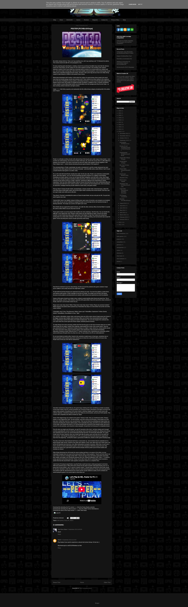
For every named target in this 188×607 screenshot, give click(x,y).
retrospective (120, 247)
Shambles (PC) (124, 177)
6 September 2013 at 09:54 (75, 529)
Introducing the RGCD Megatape (125, 67)
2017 (120, 122)
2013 (120, 131)
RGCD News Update (123, 180)
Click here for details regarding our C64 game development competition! (125, 42)
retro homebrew (121, 233)
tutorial (118, 261)
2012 (120, 222)
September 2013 (124, 140)
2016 (120, 124)
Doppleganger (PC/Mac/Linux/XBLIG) (125, 154)
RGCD (59, 540)
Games (78, 20)
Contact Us (104, 20)
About (61, 20)
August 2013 (123, 203)
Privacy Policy (115, 20)
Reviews (86, 20)
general (119, 244)
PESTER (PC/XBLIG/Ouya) (125, 199)
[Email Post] (67, 518)
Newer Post (56, 582)
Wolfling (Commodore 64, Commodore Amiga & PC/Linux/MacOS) (123, 63)
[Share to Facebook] (77, 518)
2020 (120, 115)
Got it (140, 4)
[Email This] (71, 518)
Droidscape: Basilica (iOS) (124, 174)
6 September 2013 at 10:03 (69, 540)
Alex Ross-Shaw (62, 529)
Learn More (132, 4)
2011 (120, 224)
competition (120, 242)
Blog (54, 20)
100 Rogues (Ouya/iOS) (123, 196)
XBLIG (71, 520)
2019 (120, 117)
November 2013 (124, 135)
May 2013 (122, 210)
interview (119, 253)
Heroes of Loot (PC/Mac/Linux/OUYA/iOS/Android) (125, 148)
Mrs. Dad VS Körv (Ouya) (124, 165)
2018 (120, 120)
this (64, 164)
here (76, 507)
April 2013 (123, 212)
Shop (124, 20)
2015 (120, 127)
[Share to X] (75, 518)
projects (119, 239)
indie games (60, 520)
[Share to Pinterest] (79, 518)
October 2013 (123, 138)
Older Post (107, 582)
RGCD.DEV (69, 20)
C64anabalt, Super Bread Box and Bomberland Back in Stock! (125, 52)
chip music (119, 256)
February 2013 (124, 217)
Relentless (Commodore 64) (124, 59)
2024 (120, 111)
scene (118, 250)
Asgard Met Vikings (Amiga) (125, 158)
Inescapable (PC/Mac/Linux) (124, 143)
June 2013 (123, 208)
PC (68, 520)
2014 (120, 129)
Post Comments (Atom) (85, 588)
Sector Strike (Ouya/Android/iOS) (125, 170)
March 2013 (123, 215)
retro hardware (121, 258)
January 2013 (123, 219)
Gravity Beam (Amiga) (123, 162)
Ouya (65, 520)
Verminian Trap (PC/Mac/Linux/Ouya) (125, 185)
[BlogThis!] (73, 518)
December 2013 (124, 133)
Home (82, 582)
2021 (120, 113)
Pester (58, 89)
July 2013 (122, 205)
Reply (59, 534)
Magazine (95, 20)
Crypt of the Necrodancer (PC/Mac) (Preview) (124, 191)
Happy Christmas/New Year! (124, 56)
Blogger (97, 603)
